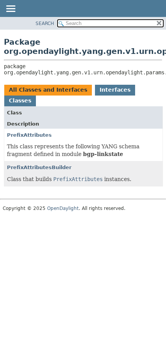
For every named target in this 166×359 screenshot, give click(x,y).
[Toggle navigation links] (10, 9)
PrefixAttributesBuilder (39, 167)
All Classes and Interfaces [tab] (48, 90)
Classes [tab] (20, 100)
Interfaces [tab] (115, 90)
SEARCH (45, 23)
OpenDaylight (63, 208)
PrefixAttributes (29, 135)
